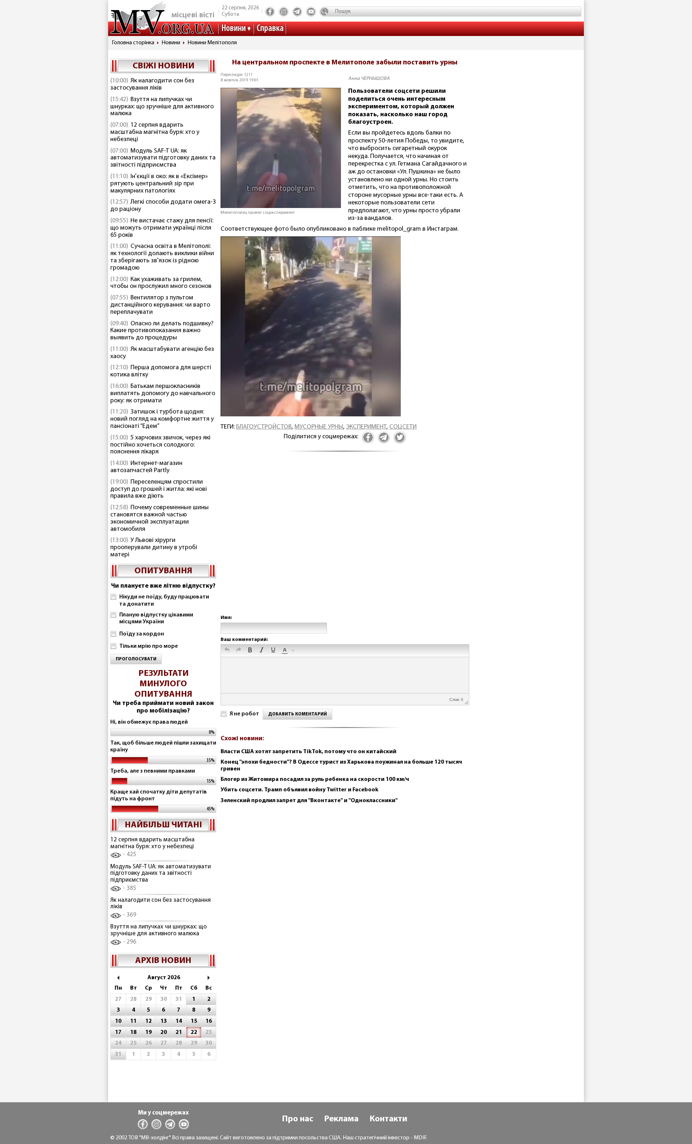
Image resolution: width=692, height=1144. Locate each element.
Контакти (388, 1119)
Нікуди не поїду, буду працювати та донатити (164, 600)
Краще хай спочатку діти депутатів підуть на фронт (158, 795)
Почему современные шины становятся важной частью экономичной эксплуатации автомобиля (159, 518)
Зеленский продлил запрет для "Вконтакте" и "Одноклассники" (309, 801)
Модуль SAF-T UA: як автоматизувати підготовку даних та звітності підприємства (163, 158)
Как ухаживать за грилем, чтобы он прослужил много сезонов (161, 283)
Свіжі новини (163, 66)
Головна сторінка (133, 43)
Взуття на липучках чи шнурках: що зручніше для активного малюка (162, 106)
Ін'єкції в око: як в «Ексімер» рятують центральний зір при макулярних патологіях (159, 183)
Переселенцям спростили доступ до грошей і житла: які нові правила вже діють (158, 489)
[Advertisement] (345, 541)
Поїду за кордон (141, 634)
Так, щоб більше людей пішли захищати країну (163, 746)
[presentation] (227, 651)
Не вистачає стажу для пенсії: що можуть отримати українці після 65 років (161, 228)
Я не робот (244, 714)
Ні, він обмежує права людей (149, 722)
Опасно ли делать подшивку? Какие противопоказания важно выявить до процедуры (161, 331)
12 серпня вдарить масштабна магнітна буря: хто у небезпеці (154, 132)
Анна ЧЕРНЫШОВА (369, 78)
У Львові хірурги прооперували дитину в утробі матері (153, 547)
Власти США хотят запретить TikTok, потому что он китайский (308, 752)
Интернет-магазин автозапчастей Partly (146, 467)
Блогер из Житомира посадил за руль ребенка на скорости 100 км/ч (315, 779)
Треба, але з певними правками (152, 771)
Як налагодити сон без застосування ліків (152, 84)
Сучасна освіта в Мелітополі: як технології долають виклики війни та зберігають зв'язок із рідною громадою (162, 257)
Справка (270, 28)
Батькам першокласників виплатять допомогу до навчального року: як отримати (162, 393)
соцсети (403, 427)
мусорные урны (318, 427)
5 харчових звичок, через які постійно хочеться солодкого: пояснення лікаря (160, 445)
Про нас (297, 1119)
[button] (227, 650)
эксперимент (366, 427)
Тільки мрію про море (148, 646)
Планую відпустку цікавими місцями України (156, 618)
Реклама (341, 1119)
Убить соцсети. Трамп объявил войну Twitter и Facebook (299, 790)
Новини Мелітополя (212, 43)
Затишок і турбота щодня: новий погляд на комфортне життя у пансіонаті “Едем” (162, 419)
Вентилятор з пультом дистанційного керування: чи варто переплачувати (160, 305)
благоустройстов (264, 427)
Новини (233, 28)
